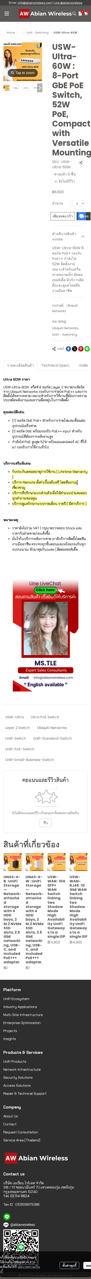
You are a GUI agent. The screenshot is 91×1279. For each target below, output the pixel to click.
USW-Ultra (14, 717)
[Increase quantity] (83, 203)
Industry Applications (20, 1006)
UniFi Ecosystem (16, 998)
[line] (6, 1216)
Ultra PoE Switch (45, 717)
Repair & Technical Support (25, 1093)
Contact (10, 1124)
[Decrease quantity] (71, 203)
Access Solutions (17, 1085)
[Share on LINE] (87, 348)
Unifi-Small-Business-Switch (29, 759)
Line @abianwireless (68, 3)
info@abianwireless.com (35, 3)
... (21, 32)
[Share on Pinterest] (80, 348)
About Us (10, 1116)
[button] (74, 13)
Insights (9, 1038)
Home (11, 32)
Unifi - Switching (38, 32)
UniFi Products (14, 1061)
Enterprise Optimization (22, 1022)
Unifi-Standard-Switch (52, 738)
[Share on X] (74, 348)
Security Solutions (18, 1077)
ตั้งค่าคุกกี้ (69, 1265)
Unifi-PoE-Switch (19, 749)
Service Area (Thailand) (21, 1140)
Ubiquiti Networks (65, 328)
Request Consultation (20, 1132)
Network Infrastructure (22, 1069)
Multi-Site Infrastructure (23, 1014)
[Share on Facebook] (68, 348)
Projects (10, 1030)
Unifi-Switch (15, 738)
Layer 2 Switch (17, 727)
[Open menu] (6, 13)
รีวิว (45, 823)
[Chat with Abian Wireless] (45, 635)
